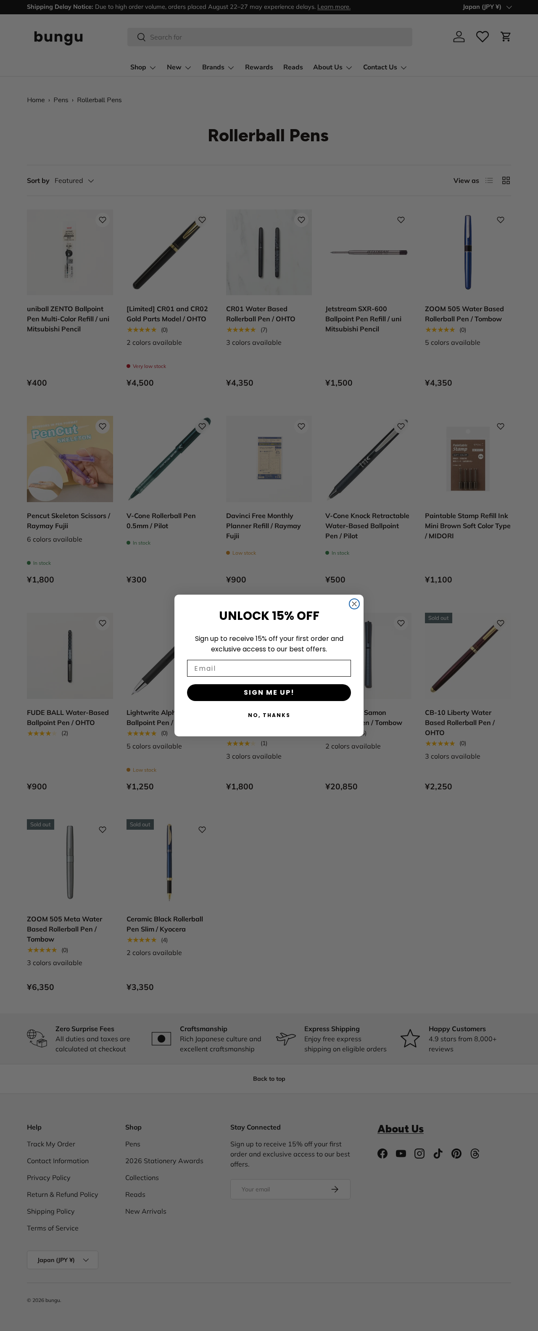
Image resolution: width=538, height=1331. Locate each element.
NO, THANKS (269, 715)
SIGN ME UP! (269, 692)
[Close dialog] (354, 604)
